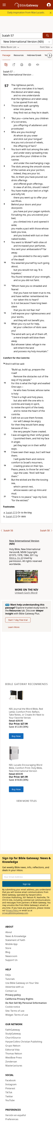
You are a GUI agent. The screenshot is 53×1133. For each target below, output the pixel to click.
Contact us (11, 990)
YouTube (10, 1100)
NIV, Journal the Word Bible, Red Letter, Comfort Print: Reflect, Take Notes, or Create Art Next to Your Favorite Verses (26, 713)
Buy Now (16, 736)
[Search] (47, 35)
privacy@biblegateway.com (15, 913)
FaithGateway (12, 1029)
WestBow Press (13, 1057)
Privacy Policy (12, 910)
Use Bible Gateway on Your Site (22, 983)
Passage (6, 55)
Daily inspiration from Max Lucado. (26, 12)
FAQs (8, 974)
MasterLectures (13, 1065)
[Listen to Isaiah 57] (37, 64)
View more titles (26, 800)
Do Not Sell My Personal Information (26, 1002)
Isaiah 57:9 (11, 512)
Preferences (11, 1119)
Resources (19, 55)
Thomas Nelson (13, 1053)
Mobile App (11, 944)
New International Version (24, 540)
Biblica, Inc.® (16, 558)
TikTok (8, 1092)
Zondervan (11, 1061)
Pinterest (10, 1088)
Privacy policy (13, 994)
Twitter (9, 1096)
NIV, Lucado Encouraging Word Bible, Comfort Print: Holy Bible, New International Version (25, 767)
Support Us (11, 960)
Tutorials (10, 979)
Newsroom (11, 956)
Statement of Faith (15, 940)
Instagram (11, 1084)
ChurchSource (13, 1037)
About (8, 932)
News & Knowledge (15, 936)
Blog (7, 952)
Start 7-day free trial (18, 619)
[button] (49, 5)
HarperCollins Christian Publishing (23, 1041)
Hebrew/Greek (34, 55)
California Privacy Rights (19, 998)
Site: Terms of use (14, 1010)
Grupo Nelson (12, 1045)
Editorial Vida (12, 1049)
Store (8, 948)
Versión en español (15, 1115)
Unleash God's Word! (26, 592)
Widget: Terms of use (16, 1014)
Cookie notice (12, 1006)
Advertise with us (14, 986)
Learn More (13, 627)
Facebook (10, 1080)
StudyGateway (13, 1033)
